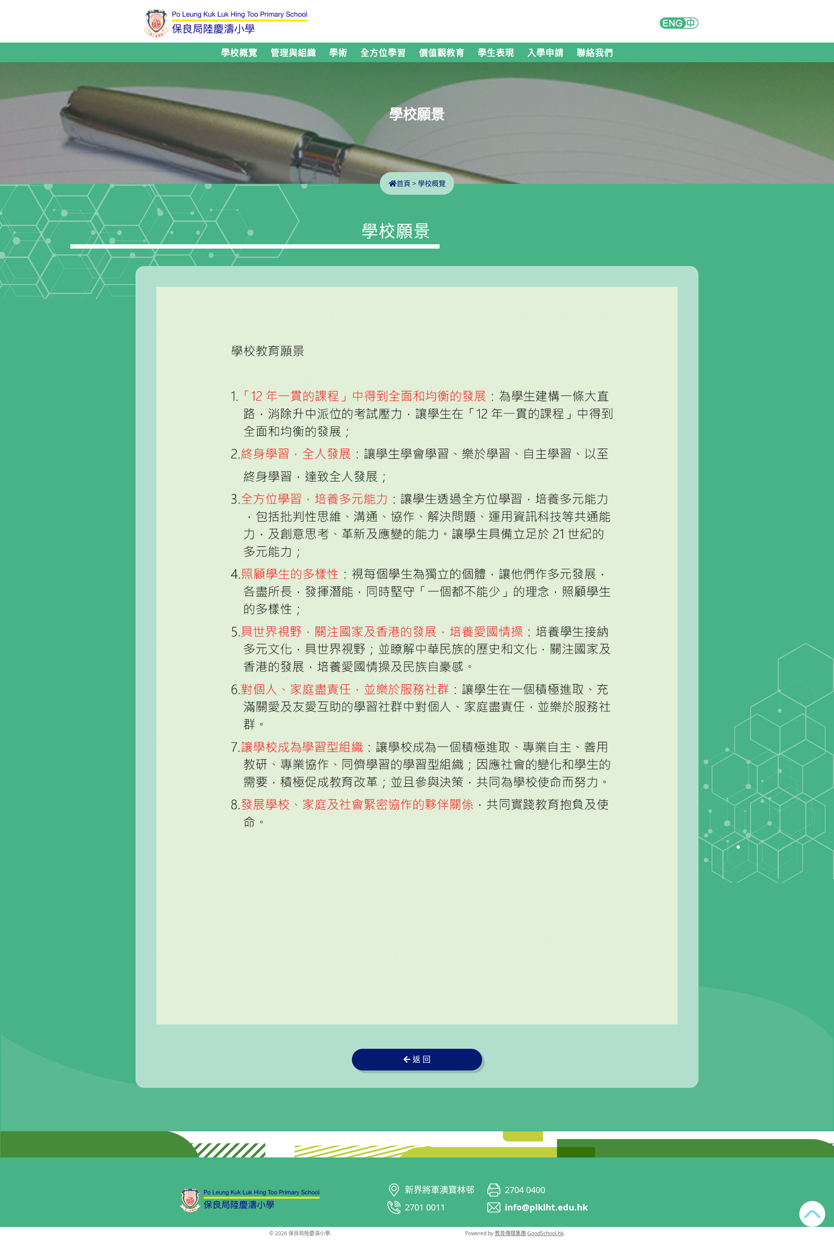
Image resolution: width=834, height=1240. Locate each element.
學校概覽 (239, 53)
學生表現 (496, 53)
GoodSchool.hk (545, 1233)
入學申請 (545, 53)
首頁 (403, 183)
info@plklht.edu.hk (546, 1207)
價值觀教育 (442, 53)
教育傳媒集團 (510, 1233)
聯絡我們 (595, 53)
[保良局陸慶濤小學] (249, 1198)
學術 (338, 53)
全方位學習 (383, 53)
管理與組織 (293, 53)
